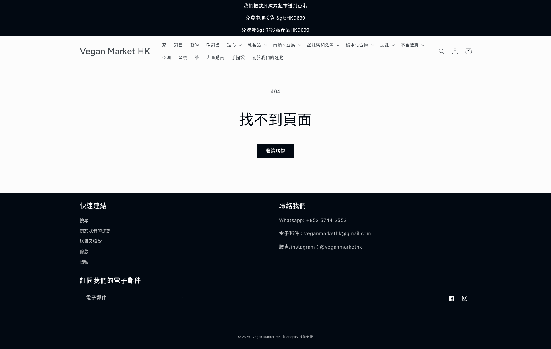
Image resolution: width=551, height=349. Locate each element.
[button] (233, 45)
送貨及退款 (91, 241)
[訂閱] (181, 298)
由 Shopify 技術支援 (297, 337)
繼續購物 (275, 150)
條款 (84, 251)
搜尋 (84, 220)
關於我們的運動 (95, 230)
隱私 (84, 262)
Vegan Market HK (266, 337)
